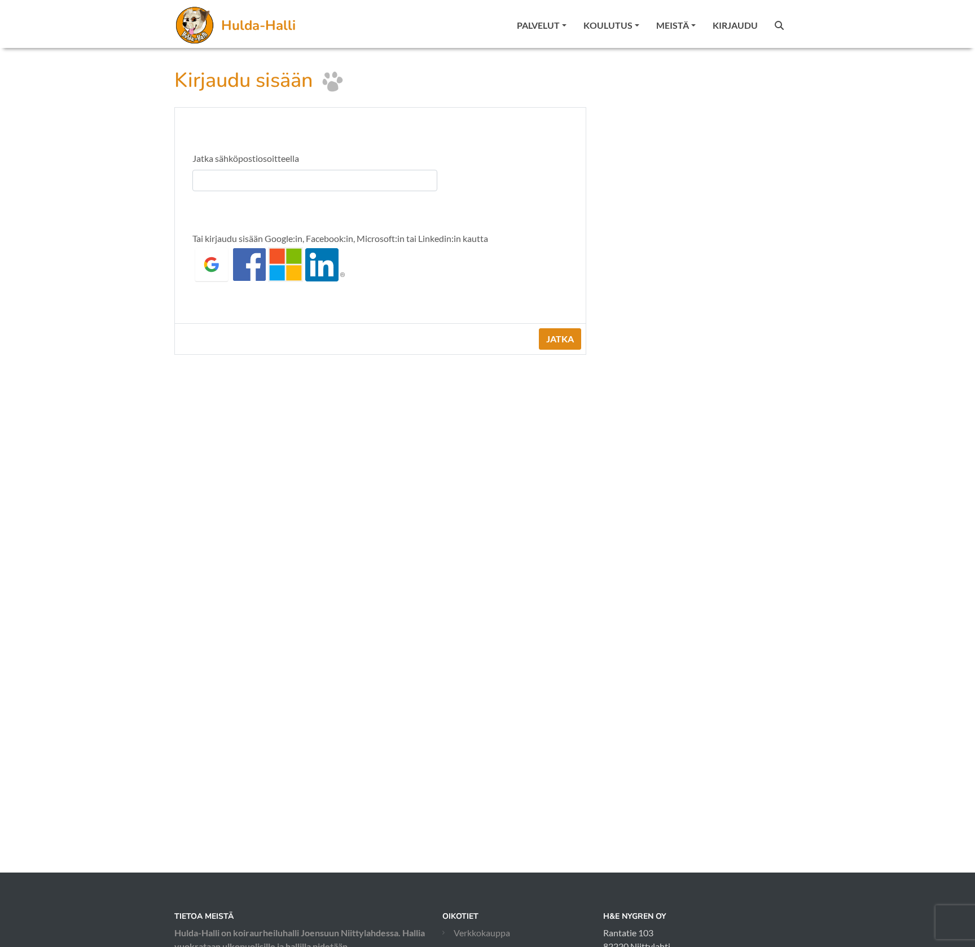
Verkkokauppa (482, 932)
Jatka (560, 338)
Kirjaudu (735, 25)
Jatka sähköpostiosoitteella (245, 158)
